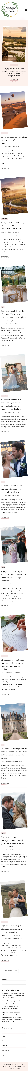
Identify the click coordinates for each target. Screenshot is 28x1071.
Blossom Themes (21, 1066)
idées (3, 482)
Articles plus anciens (10, 970)
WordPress (17, 1068)
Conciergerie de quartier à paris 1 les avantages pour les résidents (12, 1007)
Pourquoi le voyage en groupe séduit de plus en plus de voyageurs (13, 1002)
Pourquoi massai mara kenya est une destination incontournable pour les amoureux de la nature (12, 1019)
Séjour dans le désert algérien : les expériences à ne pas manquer (14, 140)
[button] (12, 81)
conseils (3, 833)
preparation (14, 65)
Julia (3, 146)
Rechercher (5, 979)
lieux (3, 307)
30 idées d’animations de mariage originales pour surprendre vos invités (11, 489)
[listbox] (14, 53)
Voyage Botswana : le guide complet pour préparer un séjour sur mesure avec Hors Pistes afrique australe (13, 995)
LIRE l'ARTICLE (14, 79)
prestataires (5, 1050)
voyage (3, 567)
